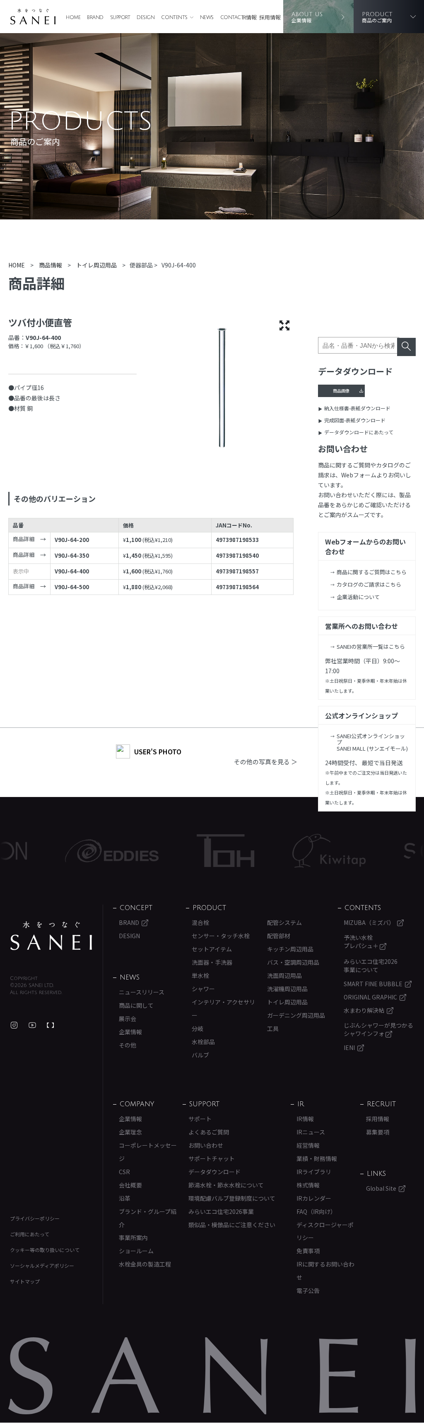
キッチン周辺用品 (290, 949)
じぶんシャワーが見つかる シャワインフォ (378, 1029)
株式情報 (308, 1185)
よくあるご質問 (208, 1132)
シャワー (203, 989)
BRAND (95, 17)
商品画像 (341, 391)
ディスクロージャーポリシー (325, 1231)
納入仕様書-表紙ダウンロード (357, 408)
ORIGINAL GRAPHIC (370, 997)
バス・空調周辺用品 (293, 962)
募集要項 (377, 1132)
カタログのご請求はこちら (369, 584)
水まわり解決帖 (364, 1010)
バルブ (200, 1055)
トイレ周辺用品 (287, 1002)
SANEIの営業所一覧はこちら (371, 646)
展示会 (127, 1018)
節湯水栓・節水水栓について (226, 1185)
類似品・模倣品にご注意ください (231, 1225)
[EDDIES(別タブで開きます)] (79, 850)
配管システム (284, 922)
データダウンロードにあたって (358, 432)
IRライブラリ (313, 1172)
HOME (73, 17)
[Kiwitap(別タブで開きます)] (296, 851)
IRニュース (310, 1132)
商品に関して (136, 1005)
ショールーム (136, 1251)
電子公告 (308, 1290)
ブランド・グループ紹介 (147, 1218)
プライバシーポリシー (35, 1218)
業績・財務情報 (316, 1158)
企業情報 (130, 1032)
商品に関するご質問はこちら (372, 572)
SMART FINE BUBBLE (373, 984)
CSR (124, 1172)
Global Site (381, 1188)
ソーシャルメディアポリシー (42, 1265)
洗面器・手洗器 (212, 962)
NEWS (207, 17)
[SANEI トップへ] (51, 935)
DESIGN (145, 17)
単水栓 (200, 975)
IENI (349, 1047)
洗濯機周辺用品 (287, 989)
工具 (273, 1028)
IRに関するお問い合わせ (325, 1270)
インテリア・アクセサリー (223, 1008)
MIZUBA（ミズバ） (369, 922)
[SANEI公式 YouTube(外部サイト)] (32, 1025)
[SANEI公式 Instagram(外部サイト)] (14, 1025)
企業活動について (358, 597)
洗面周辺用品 (284, 975)
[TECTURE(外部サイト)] (50, 1025)
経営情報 (308, 1145)
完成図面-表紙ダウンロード (354, 420)
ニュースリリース (141, 992)
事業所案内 (133, 1237)
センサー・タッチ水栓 (221, 936)
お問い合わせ (205, 1145)
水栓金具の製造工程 (145, 1264)
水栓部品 (203, 1042)
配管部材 (278, 936)
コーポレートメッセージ (148, 1152)
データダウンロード (214, 1172)
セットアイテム (212, 949)
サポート (200, 1119)
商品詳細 (23, 539)
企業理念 (130, 1132)
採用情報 (270, 17)
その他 (127, 1045)
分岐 (197, 1028)
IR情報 (249, 17)
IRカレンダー (313, 1198)
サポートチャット (211, 1158)
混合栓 (200, 922)
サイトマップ (25, 1281)
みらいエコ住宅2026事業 (221, 1211)
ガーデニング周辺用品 (296, 1015)
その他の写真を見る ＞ (265, 761)
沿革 (124, 1198)
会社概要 (130, 1185)
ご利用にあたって (29, 1234)
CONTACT (232, 17)
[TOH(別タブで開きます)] (193, 850)
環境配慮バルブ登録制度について (231, 1198)
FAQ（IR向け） (316, 1211)
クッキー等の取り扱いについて (45, 1249)
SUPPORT (120, 17)
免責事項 (308, 1251)
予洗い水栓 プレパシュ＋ (362, 941)
